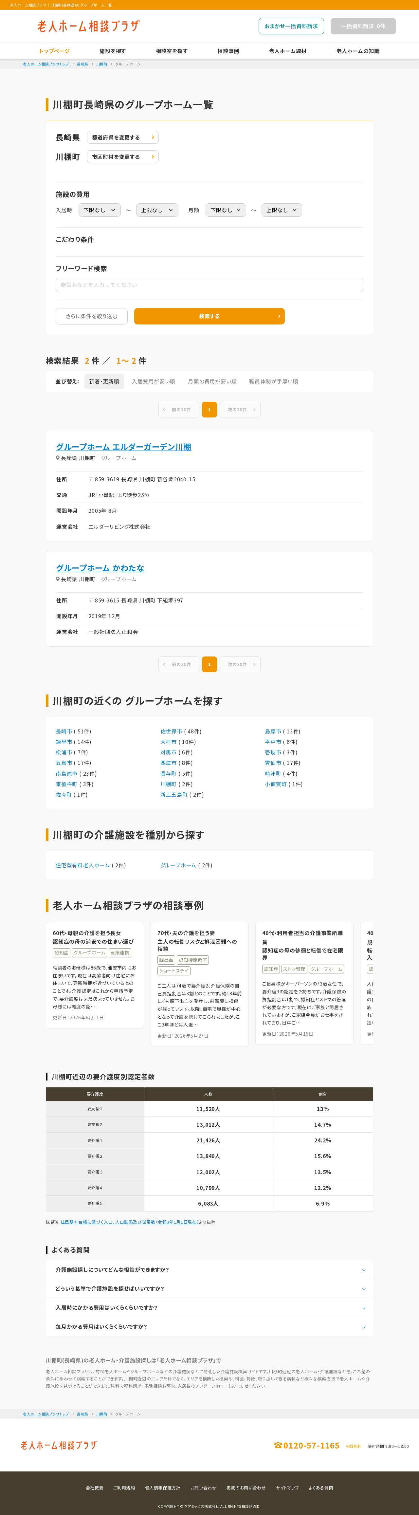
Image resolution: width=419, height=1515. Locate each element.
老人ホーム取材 (288, 51)
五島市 (65, 763)
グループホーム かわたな (100, 567)
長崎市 (65, 731)
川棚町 (102, 63)
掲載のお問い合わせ (246, 1488)
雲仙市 (274, 763)
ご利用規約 (124, 1488)
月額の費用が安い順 (212, 381)
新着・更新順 (104, 381)
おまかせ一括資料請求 (291, 26)
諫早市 (65, 742)
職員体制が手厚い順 (273, 381)
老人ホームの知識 (358, 51)
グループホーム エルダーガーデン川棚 (124, 446)
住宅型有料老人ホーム (84, 865)
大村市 (169, 742)
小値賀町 (276, 784)
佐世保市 (172, 731)
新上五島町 (175, 794)
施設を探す (113, 51)
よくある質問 (321, 1488)
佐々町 (64, 794)
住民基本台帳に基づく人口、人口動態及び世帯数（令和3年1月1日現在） (130, 1222)
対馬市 (169, 752)
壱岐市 (274, 752)
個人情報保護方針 (163, 1488)
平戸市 (274, 742)
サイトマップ (287, 1488)
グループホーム (179, 865)
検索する (209, 316)
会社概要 (95, 1488)
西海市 (169, 763)
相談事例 (228, 51)
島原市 (274, 731)
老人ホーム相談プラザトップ (46, 63)
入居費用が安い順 (153, 381)
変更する (116, 137)
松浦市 (65, 752)
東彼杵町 (67, 784)
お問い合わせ (204, 1488)
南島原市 (67, 773)
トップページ (54, 51)
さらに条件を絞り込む (92, 316)
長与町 (169, 773)
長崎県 (82, 63)
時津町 (274, 773)
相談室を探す (172, 51)
